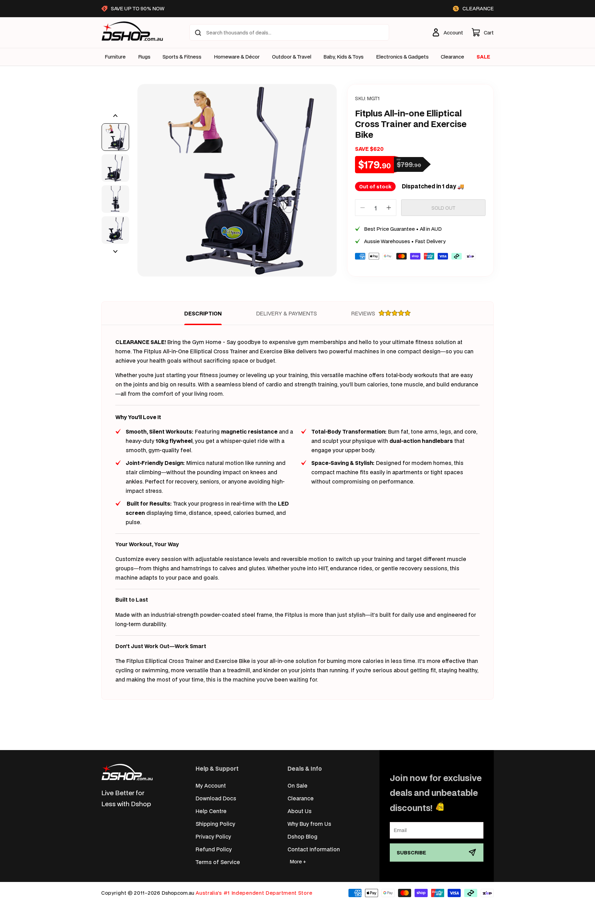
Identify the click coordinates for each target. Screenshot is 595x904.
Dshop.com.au (177, 893)
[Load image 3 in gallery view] (115, 199)
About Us (300, 810)
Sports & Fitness (182, 57)
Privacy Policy (213, 836)
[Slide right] (115, 251)
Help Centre (211, 810)
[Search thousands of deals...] (198, 32)
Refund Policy (214, 849)
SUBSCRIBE (411, 852)
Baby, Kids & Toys (343, 57)
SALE (483, 56)
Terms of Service (218, 861)
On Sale (297, 785)
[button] (482, 32)
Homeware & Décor (237, 57)
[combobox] (289, 32)
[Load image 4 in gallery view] (115, 230)
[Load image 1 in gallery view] (115, 137)
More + (298, 861)
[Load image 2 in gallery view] (115, 168)
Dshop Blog (302, 836)
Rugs (144, 57)
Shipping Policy (215, 823)
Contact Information (314, 849)
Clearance (301, 798)
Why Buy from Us (309, 823)
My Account (211, 785)
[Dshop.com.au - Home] (127, 772)
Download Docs (216, 798)
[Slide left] (115, 115)
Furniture (115, 57)
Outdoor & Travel (291, 57)
